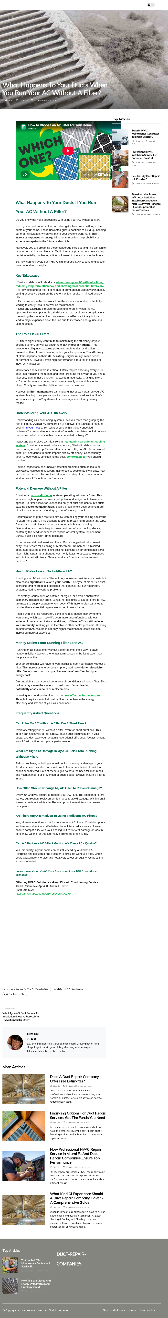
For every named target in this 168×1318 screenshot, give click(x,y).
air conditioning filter (15, 994)
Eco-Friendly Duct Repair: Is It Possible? (146, 177)
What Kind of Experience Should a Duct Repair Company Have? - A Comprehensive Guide (76, 1198)
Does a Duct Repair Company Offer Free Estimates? (74, 1078)
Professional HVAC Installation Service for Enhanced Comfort (144, 155)
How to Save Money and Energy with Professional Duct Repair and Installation (36, 1284)
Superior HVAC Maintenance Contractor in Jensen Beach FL (145, 133)
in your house (33, 427)
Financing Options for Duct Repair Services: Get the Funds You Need (78, 1115)
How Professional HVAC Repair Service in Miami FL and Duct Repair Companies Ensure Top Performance (76, 1156)
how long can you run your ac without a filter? (27, 989)
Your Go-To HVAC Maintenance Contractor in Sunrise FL (36, 1263)
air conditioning (76, 989)
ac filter (59, 989)
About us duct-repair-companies (120, 1310)
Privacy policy (147, 1310)
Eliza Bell (9, 100)
